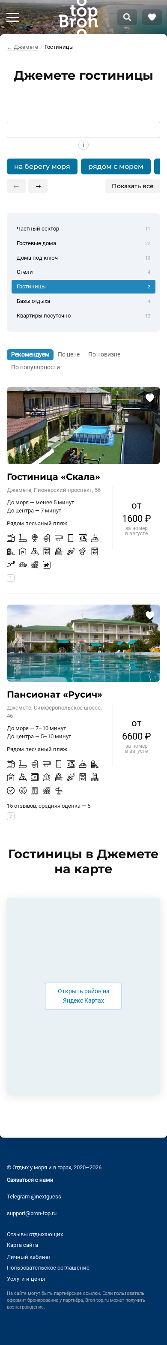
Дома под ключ (84, 258)
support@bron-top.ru (32, 1213)
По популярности (35, 367)
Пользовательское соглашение (48, 1267)
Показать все (133, 186)
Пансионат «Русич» (54, 694)
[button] (13, 17)
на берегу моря (42, 166)
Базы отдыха (84, 301)
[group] (84, 166)
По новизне (104, 354)
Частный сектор (84, 228)
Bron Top (78, 17)
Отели (84, 272)
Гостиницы (84, 286)
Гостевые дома (84, 243)
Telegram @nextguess (34, 1196)
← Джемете (22, 47)
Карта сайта (22, 1245)
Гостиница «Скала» (53, 476)
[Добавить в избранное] (149, 397)
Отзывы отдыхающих (35, 1234)
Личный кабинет (29, 1257)
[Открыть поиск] (127, 17)
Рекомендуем (30, 354)
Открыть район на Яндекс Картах (84, 996)
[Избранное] (152, 17)
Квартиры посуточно (84, 315)
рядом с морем (115, 166)
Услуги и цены (26, 1279)
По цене (69, 354)
